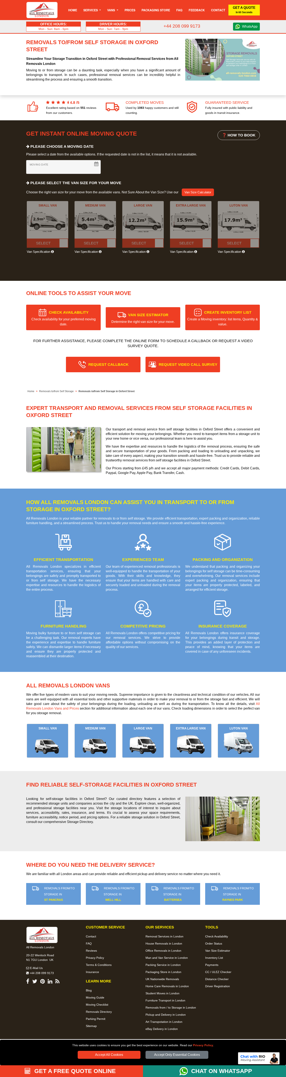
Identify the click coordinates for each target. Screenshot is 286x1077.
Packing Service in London (163, 965)
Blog (89, 990)
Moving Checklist (97, 1004)
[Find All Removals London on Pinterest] (42, 982)
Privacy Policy (203, 1045)
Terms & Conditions (99, 965)
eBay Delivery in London (162, 1029)
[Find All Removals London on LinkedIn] (50, 982)
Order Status (213, 943)
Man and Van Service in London (167, 957)
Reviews (91, 950)
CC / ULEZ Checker (218, 972)
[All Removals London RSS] (57, 982)
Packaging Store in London (163, 972)
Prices (130, 10)
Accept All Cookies (109, 1054)
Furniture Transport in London (165, 1000)
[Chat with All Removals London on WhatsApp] (185, 1071)
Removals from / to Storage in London (171, 1007)
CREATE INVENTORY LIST (222, 318)
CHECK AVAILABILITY (63, 318)
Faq (179, 10)
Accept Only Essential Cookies (177, 1054)
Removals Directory (99, 1011)
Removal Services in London (164, 936)
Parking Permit (95, 1019)
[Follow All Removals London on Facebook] (27, 982)
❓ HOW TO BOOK (238, 135)
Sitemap (91, 1026)
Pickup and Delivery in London (166, 1014)
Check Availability (216, 936)
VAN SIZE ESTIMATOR (143, 318)
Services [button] (91, 10)
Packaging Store (156, 10)
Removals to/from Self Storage (56, 391)
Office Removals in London (163, 950)
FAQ (89, 943)
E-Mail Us (36, 968)
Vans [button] (111, 10)
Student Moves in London (162, 993)
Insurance (92, 972)
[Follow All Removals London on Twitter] (34, 982)
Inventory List (214, 957)
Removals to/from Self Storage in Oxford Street (107, 391)
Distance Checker (217, 979)
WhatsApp (250, 26)
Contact (218, 10)
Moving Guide (95, 997)
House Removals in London (164, 943)
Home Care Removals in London (167, 986)
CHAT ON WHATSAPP (221, 1071)
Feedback (197, 10)
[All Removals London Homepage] (42, 10)
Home (72, 10)
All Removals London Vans (68, 685)
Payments (211, 965)
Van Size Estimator (217, 950)
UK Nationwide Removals (162, 979)
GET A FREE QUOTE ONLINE (74, 1071)
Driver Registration (217, 986)
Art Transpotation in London (164, 1021)
